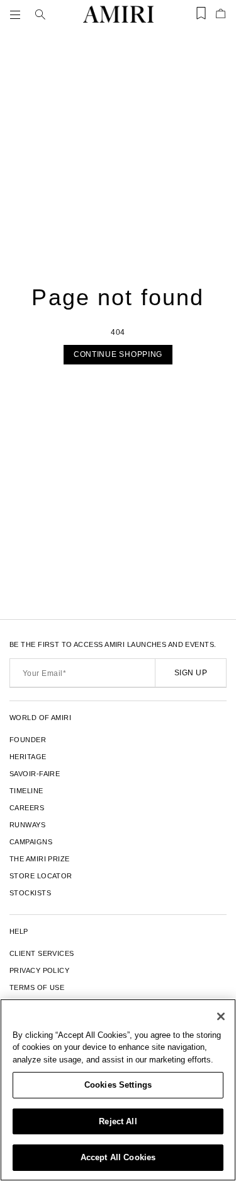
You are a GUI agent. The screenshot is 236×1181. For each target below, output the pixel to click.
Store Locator (40, 876)
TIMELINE (26, 790)
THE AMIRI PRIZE (39, 859)
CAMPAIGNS (30, 842)
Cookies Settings (118, 1085)
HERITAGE (28, 756)
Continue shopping (118, 354)
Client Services (41, 953)
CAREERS (26, 808)
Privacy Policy (39, 970)
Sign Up (190, 672)
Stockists (30, 893)
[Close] (221, 1016)
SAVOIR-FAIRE (34, 773)
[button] (17, 14)
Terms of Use (36, 987)
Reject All (118, 1121)
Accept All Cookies (118, 1157)
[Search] (40, 14)
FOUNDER (27, 739)
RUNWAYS (27, 825)
